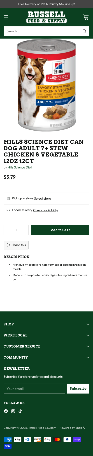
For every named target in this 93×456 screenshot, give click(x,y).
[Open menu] (6, 17)
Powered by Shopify (72, 427)
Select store (42, 198)
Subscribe (78, 389)
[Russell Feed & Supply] (46, 17)
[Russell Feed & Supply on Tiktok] (20, 411)
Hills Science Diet (20, 167)
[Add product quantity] (24, 230)
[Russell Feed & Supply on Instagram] (13, 411)
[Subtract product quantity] (8, 230)
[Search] (84, 31)
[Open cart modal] (85, 17)
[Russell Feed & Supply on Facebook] (6, 411)
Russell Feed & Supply (42, 427)
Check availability (45, 210)
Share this (19, 245)
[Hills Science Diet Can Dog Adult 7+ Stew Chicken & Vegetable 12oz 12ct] (46, 85)
